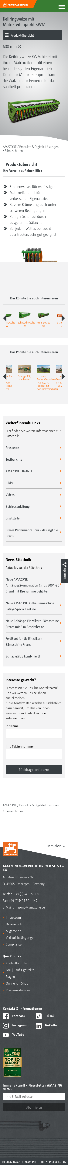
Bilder (9, 482)
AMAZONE (10, 146)
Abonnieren (34, 1107)
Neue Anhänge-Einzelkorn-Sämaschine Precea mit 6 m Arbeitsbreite (32, 623)
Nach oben (54, 845)
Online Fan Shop (17, 983)
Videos (10, 494)
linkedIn (50, 1025)
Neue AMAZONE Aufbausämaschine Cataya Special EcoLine (30, 605)
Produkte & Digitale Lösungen (39, 146)
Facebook (18, 1015)
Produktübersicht (22, 35)
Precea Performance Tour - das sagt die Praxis (32, 532)
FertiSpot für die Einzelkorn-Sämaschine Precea (25, 641)
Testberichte (14, 459)
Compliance (14, 944)
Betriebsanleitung (18, 506)
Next (63, 318)
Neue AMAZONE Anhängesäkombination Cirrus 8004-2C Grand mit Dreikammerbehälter (32, 585)
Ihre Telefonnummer (20, 746)
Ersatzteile (12, 518)
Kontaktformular (17, 963)
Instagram (19, 1025)
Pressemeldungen (18, 989)
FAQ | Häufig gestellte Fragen (20, 973)
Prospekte (12, 447)
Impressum (13, 917)
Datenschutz (14, 924)
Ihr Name (12, 725)
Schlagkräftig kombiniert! (23, 656)
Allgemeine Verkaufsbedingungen (19, 934)
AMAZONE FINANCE (19, 471)
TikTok (49, 1015)
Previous (5, 318)
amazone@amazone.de (29, 907)
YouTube (18, 1034)
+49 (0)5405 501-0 (26, 893)
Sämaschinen (14, 150)
